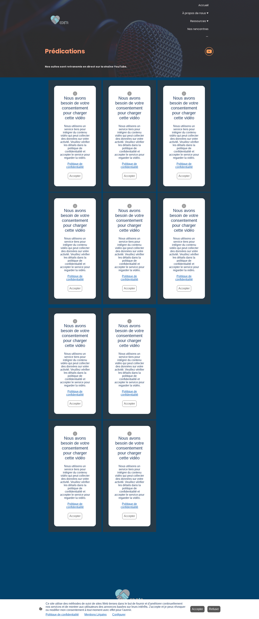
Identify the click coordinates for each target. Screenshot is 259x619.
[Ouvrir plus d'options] (207, 36)
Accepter (75, 175)
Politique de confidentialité (75, 165)
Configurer (118, 614)
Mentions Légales (95, 614)
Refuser (214, 609)
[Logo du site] (59, 20)
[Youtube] (209, 51)
